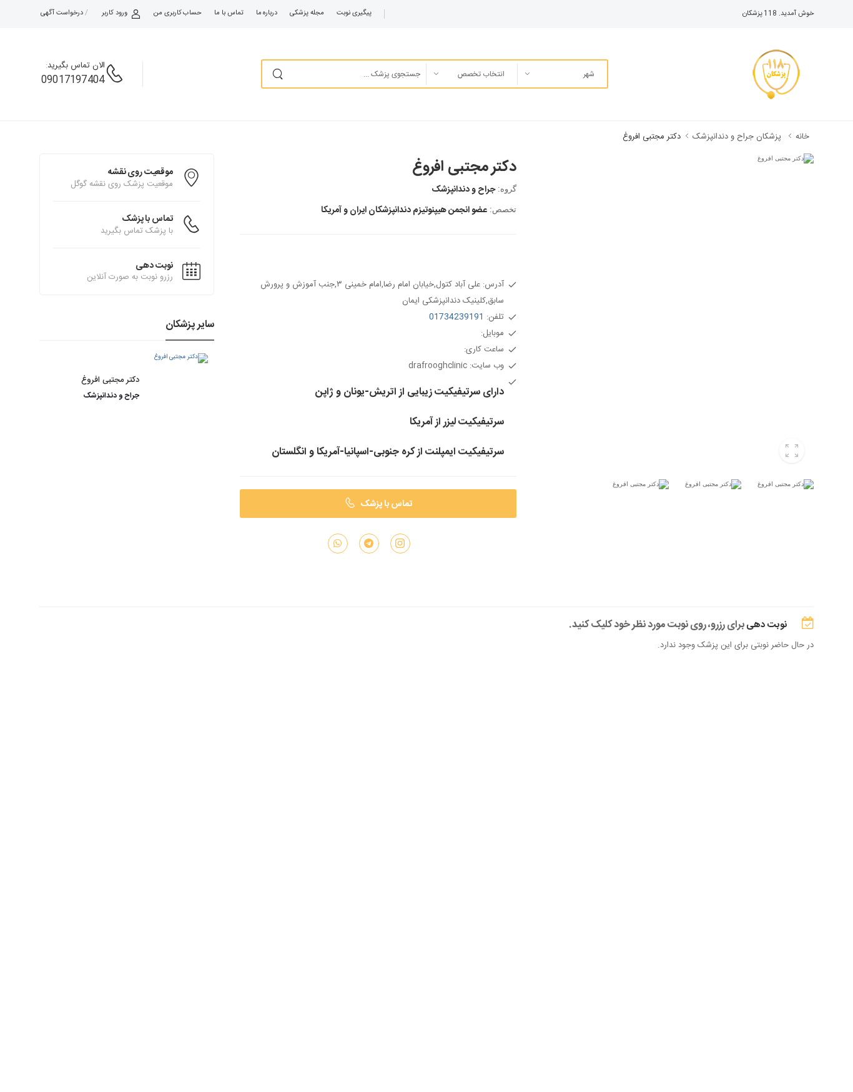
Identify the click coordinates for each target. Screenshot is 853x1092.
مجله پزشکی (307, 13)
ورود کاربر (114, 13)
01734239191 (456, 317)
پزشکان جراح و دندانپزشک (735, 137)
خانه (802, 137)
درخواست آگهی (62, 13)
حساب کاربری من (177, 13)
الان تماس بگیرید (76, 65)
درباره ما (267, 13)
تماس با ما (228, 13)
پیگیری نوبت (354, 13)
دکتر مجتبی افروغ (652, 137)
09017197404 (72, 80)
